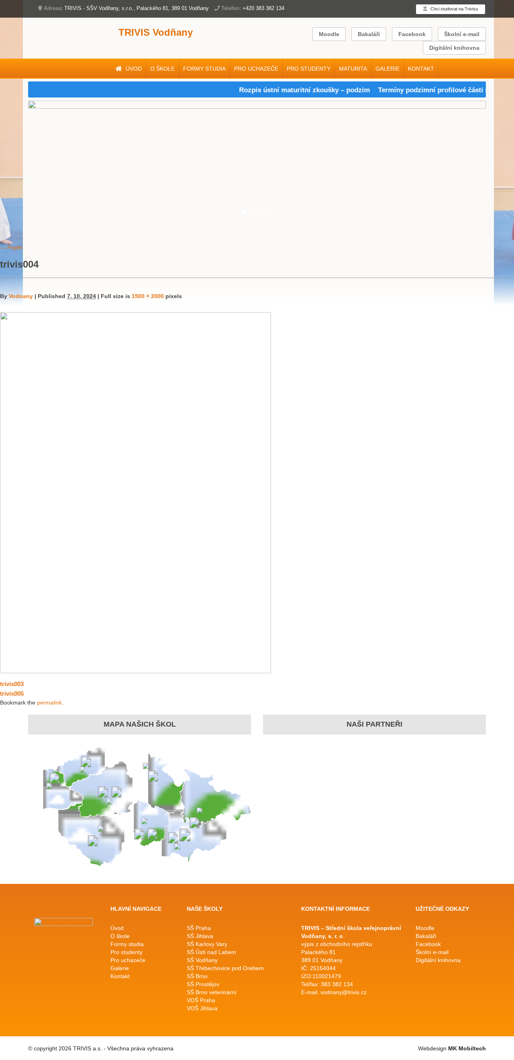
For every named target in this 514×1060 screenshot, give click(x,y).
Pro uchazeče (256, 68)
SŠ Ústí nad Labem (211, 952)
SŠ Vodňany (202, 960)
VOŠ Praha (201, 1000)
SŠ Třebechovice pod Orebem (225, 968)
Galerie (387, 68)
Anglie (11, 247)
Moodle (329, 34)
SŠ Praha (199, 928)
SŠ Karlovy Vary (207, 944)
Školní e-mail (461, 34)
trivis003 (12, 683)
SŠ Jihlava (200, 936)
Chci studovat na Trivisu (453, 8)
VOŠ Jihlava (202, 1008)
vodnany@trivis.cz (343, 992)
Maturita (353, 68)
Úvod (133, 68)
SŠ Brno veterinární (212, 992)
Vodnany (21, 296)
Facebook (412, 34)
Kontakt (421, 68)
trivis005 (12, 693)
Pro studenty (308, 68)
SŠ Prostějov (203, 984)
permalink (49, 702)
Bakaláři (369, 34)
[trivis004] (135, 492)
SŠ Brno (197, 976)
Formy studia (204, 68)
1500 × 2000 (148, 296)
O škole (162, 68)
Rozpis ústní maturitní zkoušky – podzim (291, 90)
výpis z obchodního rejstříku (336, 944)
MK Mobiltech (467, 1048)
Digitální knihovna (454, 48)
